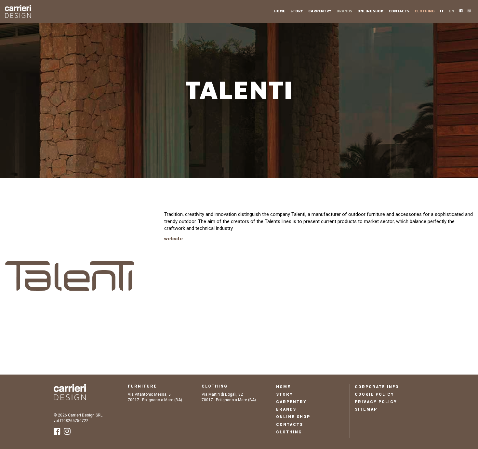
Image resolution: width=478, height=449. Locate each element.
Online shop (370, 11)
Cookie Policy (374, 394)
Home (279, 11)
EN (451, 11)
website (173, 239)
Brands (344, 11)
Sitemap (366, 409)
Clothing (425, 11)
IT (442, 11)
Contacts (399, 11)
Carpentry (319, 11)
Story (296, 11)
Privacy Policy (376, 402)
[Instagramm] (469, 10)
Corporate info (377, 387)
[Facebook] (461, 10)
